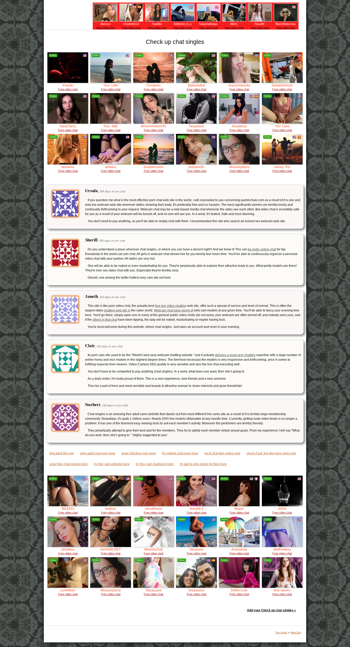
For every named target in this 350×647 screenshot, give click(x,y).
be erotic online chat (262, 249)
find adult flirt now (61, 453)
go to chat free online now (222, 453)
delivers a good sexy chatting (235, 355)
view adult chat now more (97, 453)
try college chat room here (180, 453)
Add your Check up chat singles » (271, 610)
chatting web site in (117, 310)
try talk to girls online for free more (203, 464)
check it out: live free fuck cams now (271, 453)
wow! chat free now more (138, 453)
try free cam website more (112, 464)
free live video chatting (170, 306)
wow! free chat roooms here (68, 464)
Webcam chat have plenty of (173, 310)
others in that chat (104, 319)
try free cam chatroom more (155, 464)
